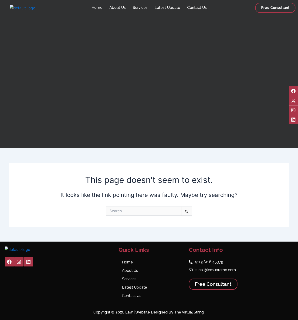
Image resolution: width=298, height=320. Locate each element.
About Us (117, 7)
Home (96, 7)
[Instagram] (293, 110)
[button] (275, 8)
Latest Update (167, 7)
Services (140, 7)
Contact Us (197, 7)
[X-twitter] (293, 100)
